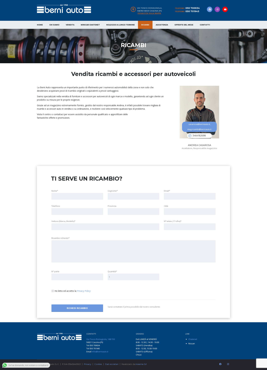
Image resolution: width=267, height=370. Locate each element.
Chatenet (192, 339)
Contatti (205, 25)
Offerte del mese (183, 25)
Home (40, 25)
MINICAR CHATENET (90, 25)
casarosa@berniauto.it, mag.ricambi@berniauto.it (199, 127)
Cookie (98, 364)
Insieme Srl (141, 364)
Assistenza (162, 25)
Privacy (87, 364)
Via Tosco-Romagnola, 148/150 (100, 339)
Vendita (70, 25)
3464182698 (199, 135)
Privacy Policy (84, 290)
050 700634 (192, 8)
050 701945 (192, 11)
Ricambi (145, 25)
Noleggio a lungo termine (120, 25)
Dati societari (111, 364)
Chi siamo (54, 25)
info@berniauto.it (100, 351)
